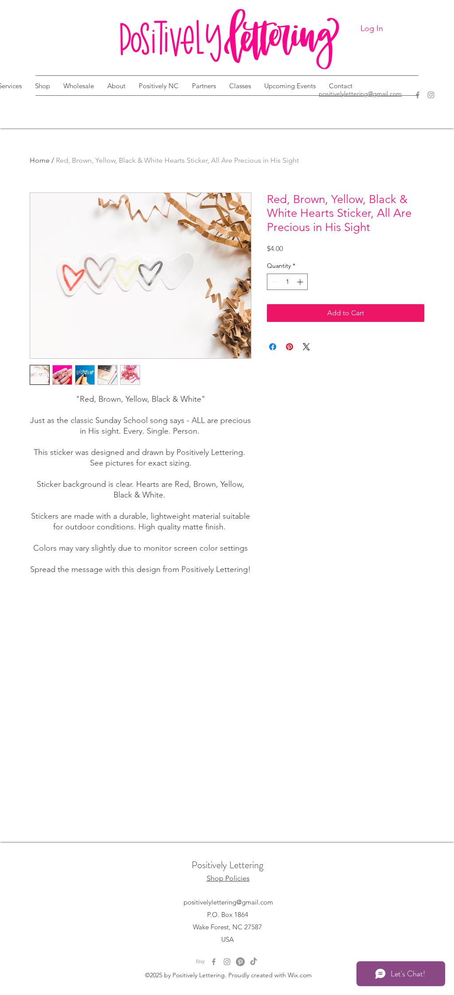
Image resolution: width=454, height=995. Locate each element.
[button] (42, 86)
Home (40, 160)
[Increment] (300, 282)
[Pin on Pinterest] (289, 346)
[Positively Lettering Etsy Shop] (200, 961)
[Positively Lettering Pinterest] (240, 961)
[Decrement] (273, 282)
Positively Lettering (227, 865)
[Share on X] (306, 346)
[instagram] (227, 961)
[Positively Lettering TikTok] (253, 961)
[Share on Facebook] (272, 346)
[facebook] (213, 961)
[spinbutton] (287, 282)
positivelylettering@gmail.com (228, 902)
